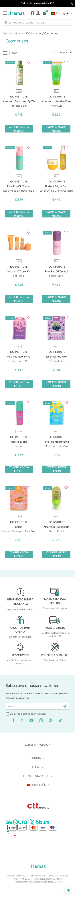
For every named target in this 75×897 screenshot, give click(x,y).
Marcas (19, 33)
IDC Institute (34, 33)
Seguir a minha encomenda (20, 609)
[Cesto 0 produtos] (45, 13)
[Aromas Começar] (16, 13)
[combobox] (37, 22)
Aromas (8, 33)
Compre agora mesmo (19, 128)
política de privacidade (34, 713)
